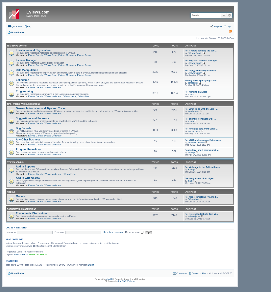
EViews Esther (70, 174)
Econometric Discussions (21, 209)
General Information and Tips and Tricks (40, 108)
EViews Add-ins (15, 162)
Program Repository (28, 149)
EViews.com (38, 12)
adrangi (191, 169)
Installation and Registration (33, 50)
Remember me (132, 232)
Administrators (21, 254)
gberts (191, 121)
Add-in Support (25, 166)
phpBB (109, 279)
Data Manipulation (27, 70)
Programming (24, 91)
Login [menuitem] (229, 26)
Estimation (22, 79)
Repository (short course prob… (202, 150)
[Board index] (16, 13)
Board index (17, 273)
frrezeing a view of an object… (200, 178)
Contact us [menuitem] (181, 273)
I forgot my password (113, 232)
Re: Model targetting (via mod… (201, 197)
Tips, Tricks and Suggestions (23, 104)
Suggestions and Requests (32, 118)
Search (224, 15)
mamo (191, 181)
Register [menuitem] (218, 26)
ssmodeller (193, 83)
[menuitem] (228, 32)
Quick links (17, 26)
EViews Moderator (67, 55)
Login (9, 227)
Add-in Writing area (28, 177)
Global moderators (38, 254)
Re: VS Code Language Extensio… (203, 140)
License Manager (26, 60)
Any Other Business (28, 139)
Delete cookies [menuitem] (199, 273)
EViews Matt (83, 96)
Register (21, 227)
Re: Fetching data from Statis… (201, 129)
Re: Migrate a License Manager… (202, 60)
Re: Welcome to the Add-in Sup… (202, 167)
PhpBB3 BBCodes (126, 281)
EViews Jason (84, 55)
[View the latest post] (204, 53)
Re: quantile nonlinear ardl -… (200, 119)
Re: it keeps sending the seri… (201, 50)
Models (11, 192)
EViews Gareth (35, 55)
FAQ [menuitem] (29, 26)
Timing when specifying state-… (202, 80)
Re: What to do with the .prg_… (201, 109)
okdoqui (191, 152)
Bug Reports (23, 128)
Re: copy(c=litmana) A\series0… (201, 70)
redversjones (194, 216)
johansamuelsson (196, 142)
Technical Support (18, 46)
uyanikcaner (194, 111)
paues (191, 94)
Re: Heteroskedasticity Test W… (201, 214)
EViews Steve (50, 55)
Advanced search (229, 15)
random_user (194, 131)
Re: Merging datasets (196, 92)
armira (90, 265)
